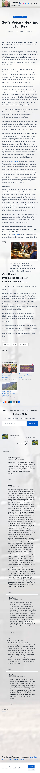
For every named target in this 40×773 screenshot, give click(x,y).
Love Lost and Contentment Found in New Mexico (8, 393)
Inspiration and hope (20, 17)
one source (14, 161)
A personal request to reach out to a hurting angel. (25, 375)
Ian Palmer (11, 31)
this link (16, 234)
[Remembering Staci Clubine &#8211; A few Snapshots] (9, 368)
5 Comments (29, 31)
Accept (31, 766)
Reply (9, 479)
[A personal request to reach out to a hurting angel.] (26, 368)
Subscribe (32, 423)
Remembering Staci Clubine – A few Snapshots (8, 375)
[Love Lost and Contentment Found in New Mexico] (9, 386)
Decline (32, 769)
